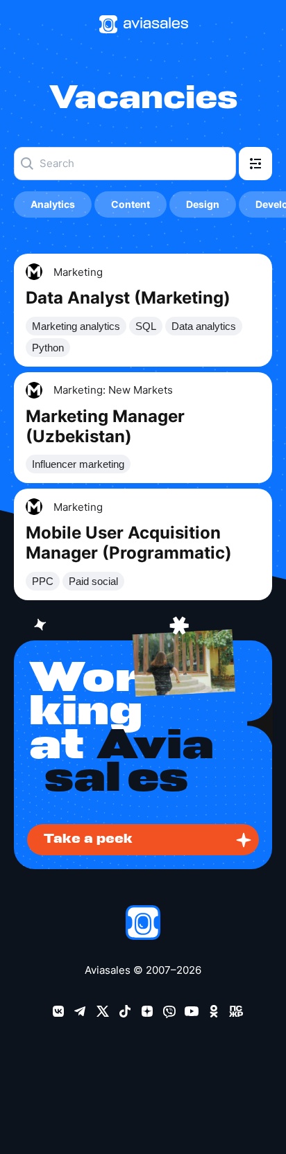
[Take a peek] (143, 737)
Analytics (53, 204)
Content (130, 204)
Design (202, 204)
